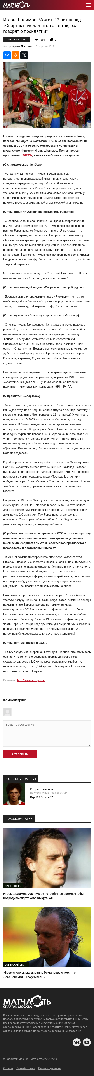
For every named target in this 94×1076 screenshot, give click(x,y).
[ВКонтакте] (7, 55)
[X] (24, 55)
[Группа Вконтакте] (77, 1042)
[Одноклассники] (15, 55)
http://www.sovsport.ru (31, 680)
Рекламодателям (49, 1068)
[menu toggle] (88, 5)
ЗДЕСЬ (27, 155)
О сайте (8, 1068)
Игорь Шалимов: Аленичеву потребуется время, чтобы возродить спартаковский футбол (43, 896)
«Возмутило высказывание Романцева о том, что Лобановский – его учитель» (39, 975)
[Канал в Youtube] (87, 1042)
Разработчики (25, 1068)
